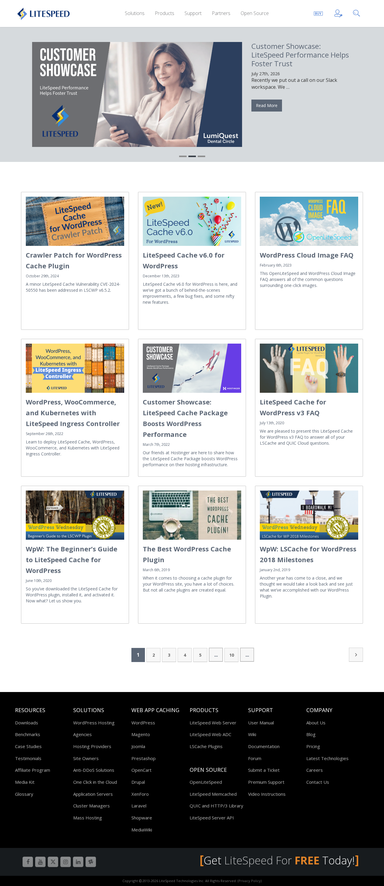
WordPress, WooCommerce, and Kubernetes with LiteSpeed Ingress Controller (73, 412)
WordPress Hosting (94, 723)
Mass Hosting (87, 818)
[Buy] (318, 12)
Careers (314, 770)
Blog (311, 734)
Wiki (252, 734)
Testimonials (28, 758)
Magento (140, 734)
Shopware (141, 818)
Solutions (135, 13)
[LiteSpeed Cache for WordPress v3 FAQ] (309, 368)
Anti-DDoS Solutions (93, 770)
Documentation (264, 746)
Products (164, 13)
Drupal (138, 782)
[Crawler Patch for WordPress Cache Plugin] (75, 221)
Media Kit (24, 782)
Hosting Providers (92, 746)
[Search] (357, 12)
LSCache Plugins (206, 746)
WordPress (143, 723)
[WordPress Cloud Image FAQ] (309, 221)
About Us (316, 723)
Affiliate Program (32, 770)
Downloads (26, 723)
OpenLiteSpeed (206, 782)
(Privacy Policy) (250, 881)
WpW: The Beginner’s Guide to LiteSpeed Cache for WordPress (71, 559)
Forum (254, 758)
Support (193, 13)
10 (231, 655)
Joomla (138, 746)
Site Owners (86, 758)
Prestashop (143, 758)
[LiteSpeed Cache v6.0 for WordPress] (192, 221)
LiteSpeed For (272, 860)
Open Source (255, 13)
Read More (267, 105)
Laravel (138, 806)
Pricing (313, 746)
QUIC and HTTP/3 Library (216, 806)
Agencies (82, 734)
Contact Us (317, 782)
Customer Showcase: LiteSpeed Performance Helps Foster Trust (300, 54)
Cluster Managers (91, 806)
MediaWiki (141, 830)
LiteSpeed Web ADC (210, 734)
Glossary (24, 794)
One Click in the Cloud (95, 782)
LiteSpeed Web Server (213, 723)
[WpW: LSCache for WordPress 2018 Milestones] (309, 515)
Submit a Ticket (264, 770)
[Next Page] (356, 655)
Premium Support (266, 782)
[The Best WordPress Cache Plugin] (192, 515)
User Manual (261, 723)
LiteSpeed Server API (212, 818)
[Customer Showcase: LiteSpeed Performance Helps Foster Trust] (137, 94)
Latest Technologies (327, 758)
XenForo (140, 794)
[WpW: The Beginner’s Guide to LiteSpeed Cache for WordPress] (75, 515)
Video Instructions (267, 794)
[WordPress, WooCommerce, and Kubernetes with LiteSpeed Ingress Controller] (75, 368)
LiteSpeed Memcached (213, 794)
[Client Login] (338, 12)
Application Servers (93, 794)
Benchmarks (27, 734)
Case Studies (28, 746)
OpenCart (141, 770)
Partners (221, 13)
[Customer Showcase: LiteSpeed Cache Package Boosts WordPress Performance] (192, 368)
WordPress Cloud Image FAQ (306, 254)
